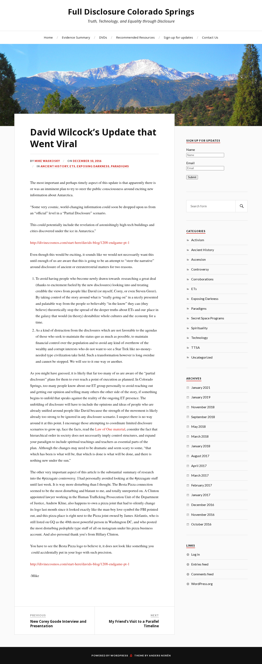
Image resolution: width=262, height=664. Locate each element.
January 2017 (200, 495)
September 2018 (203, 417)
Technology (199, 337)
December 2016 (202, 505)
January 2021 (200, 387)
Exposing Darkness (93, 166)
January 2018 (200, 446)
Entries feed (199, 564)
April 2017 (199, 466)
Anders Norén (160, 655)
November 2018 (203, 407)
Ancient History (54, 166)
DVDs (103, 37)
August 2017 (200, 456)
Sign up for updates (178, 37)
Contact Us (210, 37)
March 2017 (200, 475)
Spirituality (199, 328)
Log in (195, 554)
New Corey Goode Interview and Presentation (58, 623)
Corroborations (202, 279)
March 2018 (200, 436)
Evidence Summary (76, 37)
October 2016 (201, 524)
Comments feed (202, 574)
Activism (197, 240)
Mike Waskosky (47, 161)
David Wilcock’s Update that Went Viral (93, 138)
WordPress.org (202, 584)
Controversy (200, 269)
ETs (72, 166)
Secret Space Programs (207, 318)
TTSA (195, 347)
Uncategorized (201, 357)
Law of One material (110, 429)
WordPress (119, 655)
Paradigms (120, 166)
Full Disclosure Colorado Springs (131, 11)
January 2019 (200, 397)
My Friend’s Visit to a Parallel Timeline (134, 623)
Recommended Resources (135, 37)
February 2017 (201, 485)
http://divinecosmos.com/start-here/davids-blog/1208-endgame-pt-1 (80, 242)
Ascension (198, 259)
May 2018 (198, 426)
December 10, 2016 (87, 161)
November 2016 (203, 514)
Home (48, 37)
